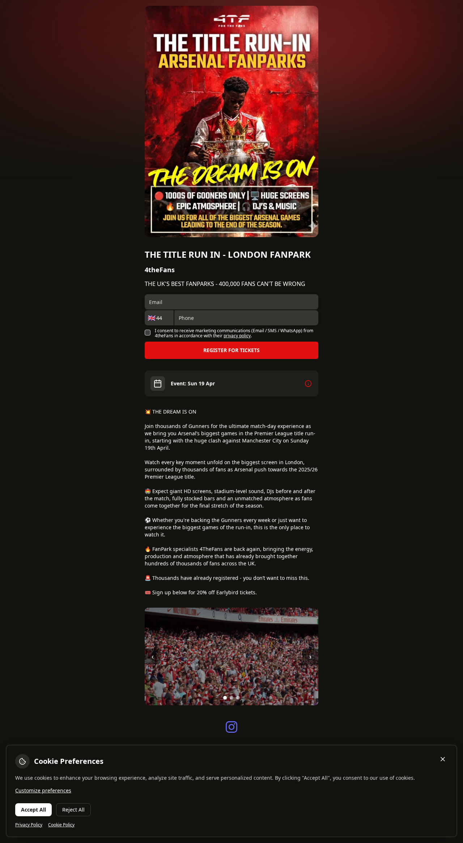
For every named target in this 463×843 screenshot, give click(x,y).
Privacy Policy (28, 825)
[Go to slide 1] (225, 697)
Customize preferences (43, 790)
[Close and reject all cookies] (443, 759)
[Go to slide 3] (238, 697)
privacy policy (237, 335)
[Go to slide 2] (231, 697)
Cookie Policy (61, 825)
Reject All (73, 809)
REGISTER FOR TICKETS (231, 350)
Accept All (33, 809)
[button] (236, 333)
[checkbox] (147, 332)
